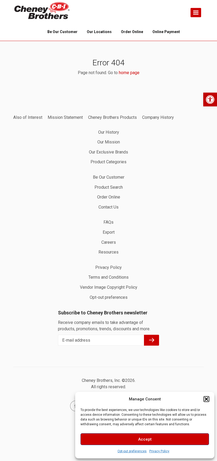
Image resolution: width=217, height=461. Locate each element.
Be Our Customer (108, 177)
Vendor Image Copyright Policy (108, 287)
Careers (108, 242)
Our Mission (108, 141)
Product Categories (108, 161)
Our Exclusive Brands (108, 152)
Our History (108, 132)
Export (109, 232)
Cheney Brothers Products (112, 117)
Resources (108, 252)
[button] (210, 99)
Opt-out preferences (132, 451)
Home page (42, 10)
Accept (145, 439)
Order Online (108, 197)
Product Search (108, 187)
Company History (158, 117)
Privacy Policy (159, 451)
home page (129, 72)
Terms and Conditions (108, 277)
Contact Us (108, 207)
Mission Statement (65, 117)
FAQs (108, 222)
